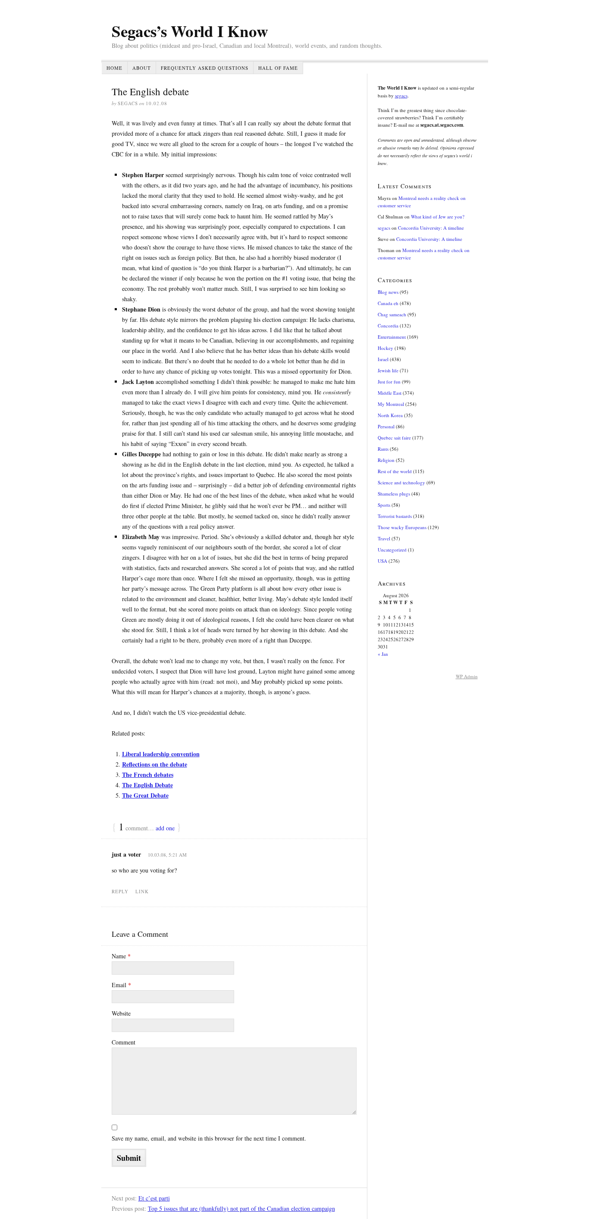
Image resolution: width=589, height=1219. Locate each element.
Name (121, 956)
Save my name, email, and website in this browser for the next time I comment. (209, 1138)
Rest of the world (395, 471)
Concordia (388, 325)
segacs (401, 95)
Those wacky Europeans (402, 527)
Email (121, 985)
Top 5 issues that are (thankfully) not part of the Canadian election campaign (241, 1208)
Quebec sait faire (394, 437)
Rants (383, 449)
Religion (386, 460)
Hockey (385, 348)
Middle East (389, 393)
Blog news (388, 292)
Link (142, 891)
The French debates (147, 774)
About (141, 68)
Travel (384, 538)
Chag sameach (392, 314)
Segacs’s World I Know (190, 31)
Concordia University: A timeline (431, 227)
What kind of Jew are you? (437, 216)
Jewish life (388, 370)
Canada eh (388, 303)
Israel (383, 359)
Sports (384, 505)
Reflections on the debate (154, 764)
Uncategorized (392, 549)
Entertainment (392, 337)
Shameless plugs (394, 493)
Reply (120, 891)
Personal (386, 426)
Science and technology (401, 482)
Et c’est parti (154, 1198)
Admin (467, 676)
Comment (123, 1042)
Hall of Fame (278, 68)
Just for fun (389, 381)
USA (382, 561)
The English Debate (147, 784)
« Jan (383, 654)
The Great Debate (145, 795)
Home (114, 68)
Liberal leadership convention (161, 753)
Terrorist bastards (395, 516)
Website (121, 1013)
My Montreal (391, 404)
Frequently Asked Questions (204, 68)
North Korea (390, 415)
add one (165, 828)
